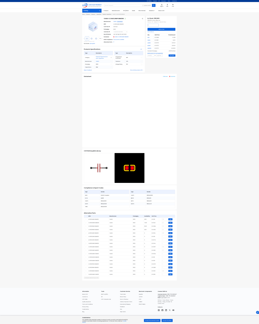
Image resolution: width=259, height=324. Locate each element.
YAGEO (115, 21)
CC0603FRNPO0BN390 (93, 229)
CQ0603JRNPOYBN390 (93, 274)
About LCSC (85, 294)
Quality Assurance (86, 301)
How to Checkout (124, 299)
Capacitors (98, 14)
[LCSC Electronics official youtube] (173, 310)
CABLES (140, 301)
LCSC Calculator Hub (106, 299)
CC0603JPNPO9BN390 (93, 236)
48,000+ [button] (149, 48)
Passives (93, 14)
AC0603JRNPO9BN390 (93, 233)
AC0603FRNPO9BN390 (93, 267)
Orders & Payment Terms (126, 301)
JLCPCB (140, 296)
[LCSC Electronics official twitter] (170, 310)
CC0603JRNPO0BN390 (93, 247)
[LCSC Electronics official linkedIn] (166, 310)
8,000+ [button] (149, 45)
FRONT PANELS (142, 304)
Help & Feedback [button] (88, 70)
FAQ (121, 309)
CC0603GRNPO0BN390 (93, 260)
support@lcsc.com (165, 297)
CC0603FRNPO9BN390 (93, 226)
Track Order (123, 294)
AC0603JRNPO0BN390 (93, 219)
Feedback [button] (122, 306)
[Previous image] (84, 38)
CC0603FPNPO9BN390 (93, 264)
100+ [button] (149, 37)
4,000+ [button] (149, 43)
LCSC (140, 299)
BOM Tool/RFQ (104, 294)
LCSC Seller (84, 299)
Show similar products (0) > (136, 70)
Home (83, 14)
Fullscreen (165, 76)
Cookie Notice (85, 309)
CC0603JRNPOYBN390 (93, 253)
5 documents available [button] (118, 39)
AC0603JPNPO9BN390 (93, 240)
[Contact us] (257, 312)
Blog (83, 311)
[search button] (153, 5)
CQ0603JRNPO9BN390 (93, 243)
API (159, 1)
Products (88, 14)
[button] (161, 5)
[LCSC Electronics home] (92, 5)
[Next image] (101, 38)
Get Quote (172, 55)
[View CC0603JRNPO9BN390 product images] (93, 27)
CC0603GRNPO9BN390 (93, 222)
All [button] (141, 49)
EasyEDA (141, 294)
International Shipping (125, 304)
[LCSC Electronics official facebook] (162, 310)
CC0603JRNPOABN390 (93, 250)
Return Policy (123, 296)
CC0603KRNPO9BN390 (93, 271)
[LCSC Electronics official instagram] (159, 310)
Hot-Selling (149, 1)
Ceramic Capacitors (107, 14)
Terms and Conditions (87, 304)
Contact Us (174, 1)
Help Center (123, 311)
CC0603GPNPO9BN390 (93, 257)
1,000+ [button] (149, 40)
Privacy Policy (85, 306)
